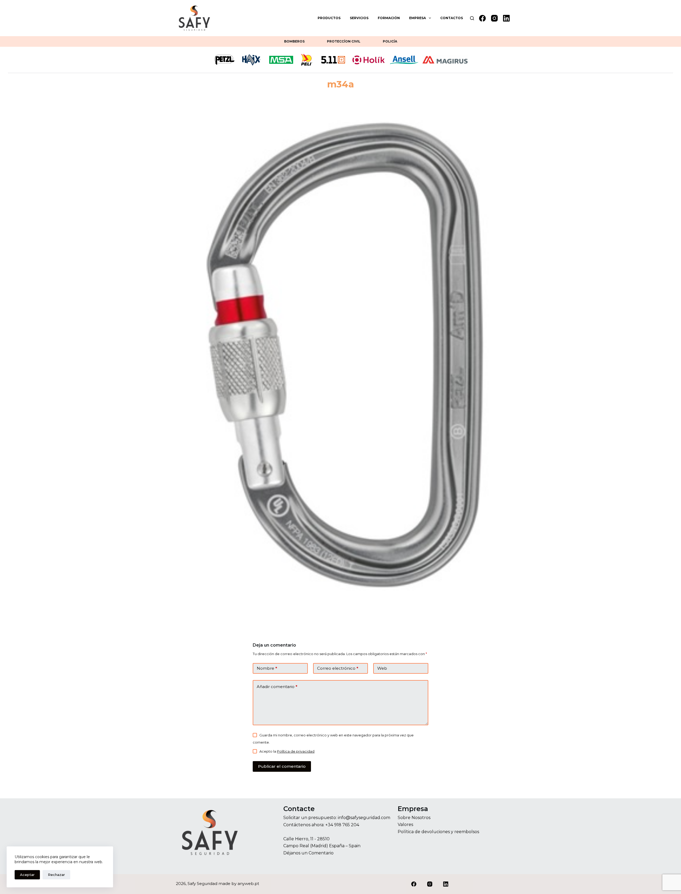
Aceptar (27, 874)
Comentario (321, 852)
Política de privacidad (295, 751)
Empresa (417, 18)
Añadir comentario (277, 686)
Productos (329, 18)
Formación (389, 18)
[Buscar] (472, 18)
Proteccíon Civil (343, 41)
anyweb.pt (248, 883)
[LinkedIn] (506, 18)
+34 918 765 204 (342, 824)
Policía (390, 41)
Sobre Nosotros (414, 817)
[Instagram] (494, 18)
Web (382, 668)
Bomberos (294, 41)
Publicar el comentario (282, 766)
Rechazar (56, 874)
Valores (405, 824)
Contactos (451, 18)
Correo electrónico (337, 668)
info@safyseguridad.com (364, 817)
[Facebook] (482, 18)
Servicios (359, 18)
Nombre (267, 668)
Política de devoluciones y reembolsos (438, 831)
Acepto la (286, 751)
